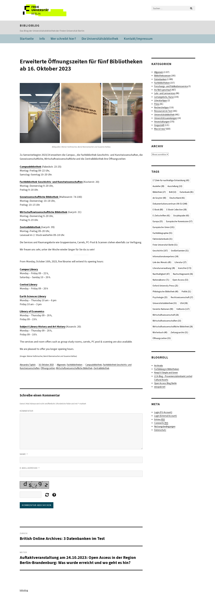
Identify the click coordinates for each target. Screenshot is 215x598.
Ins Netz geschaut (162, 89)
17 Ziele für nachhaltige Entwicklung (171, 180)
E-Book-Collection (176, 209)
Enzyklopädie (181, 215)
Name (24, 454)
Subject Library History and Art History (42, 326)
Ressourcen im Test (163, 111)
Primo (156, 104)
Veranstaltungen (162, 121)
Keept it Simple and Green (166, 372)
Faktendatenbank (162, 239)
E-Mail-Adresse (30, 468)
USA (184, 303)
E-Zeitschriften (161, 215)
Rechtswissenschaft (182, 297)
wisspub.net (159, 386)
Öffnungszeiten (48, 368)
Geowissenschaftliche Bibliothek (39, 197)
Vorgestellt (159, 125)
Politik (186, 291)
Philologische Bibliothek (165, 291)
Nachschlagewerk (183, 274)
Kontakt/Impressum (138, 39)
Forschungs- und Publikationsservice (171, 86)
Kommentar (26, 410)
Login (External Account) (165, 415)
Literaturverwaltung (164, 268)
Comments (161, 423)
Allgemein (61, 364)
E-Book (158, 209)
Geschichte (160, 250)
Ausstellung (174, 186)
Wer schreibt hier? (63, 39)
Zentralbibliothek (101, 368)
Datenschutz (160, 430)
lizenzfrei (184, 268)
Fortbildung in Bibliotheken (166, 369)
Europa (158, 221)
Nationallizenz (161, 279)
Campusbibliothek (30, 166)
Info (42, 39)
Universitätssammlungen (165, 118)
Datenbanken (160, 79)
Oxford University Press (165, 285)
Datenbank (187, 192)
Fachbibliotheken (74, 364)
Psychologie (160, 297)
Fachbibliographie (162, 233)
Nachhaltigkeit (161, 274)
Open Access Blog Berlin (165, 383)
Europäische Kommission (179, 221)
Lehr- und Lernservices (164, 93)
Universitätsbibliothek (164, 114)
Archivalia (158, 365)
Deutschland (177, 197)
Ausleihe (158, 186)
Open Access (180, 279)
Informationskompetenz (165, 256)
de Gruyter (159, 197)
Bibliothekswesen (162, 75)
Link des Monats (162, 262)
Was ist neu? (160, 128)
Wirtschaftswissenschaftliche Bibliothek (74, 368)
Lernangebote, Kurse (164, 97)
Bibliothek (159, 192)
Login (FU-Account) (163, 412)
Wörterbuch (160, 332)
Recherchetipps (161, 107)
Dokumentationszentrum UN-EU (170, 203)
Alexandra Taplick (28, 364)
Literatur (180, 262)
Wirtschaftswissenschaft (166, 314)
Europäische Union (163, 227)
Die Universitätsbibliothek (100, 39)
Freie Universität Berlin (165, 244)
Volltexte (183, 309)
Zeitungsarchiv (179, 332)
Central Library (28, 284)
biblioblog (29, 26)
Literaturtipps (160, 100)
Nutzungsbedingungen (164, 426)
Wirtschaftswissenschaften (167, 320)
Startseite (27, 39)
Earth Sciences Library (33, 296)
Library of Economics (32, 311)
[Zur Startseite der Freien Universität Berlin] (44, 10)
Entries (159, 419)
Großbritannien (180, 250)
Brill (172, 192)
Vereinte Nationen (163, 309)
